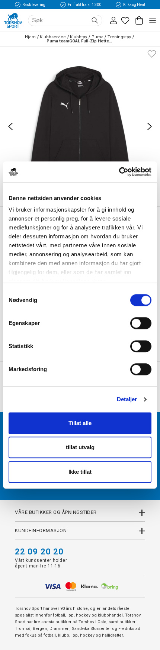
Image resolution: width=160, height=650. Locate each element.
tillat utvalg (80, 447)
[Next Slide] (149, 126)
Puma (97, 37)
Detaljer (127, 399)
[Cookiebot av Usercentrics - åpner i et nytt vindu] (118, 172)
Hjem (30, 37)
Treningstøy (119, 37)
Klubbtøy (78, 37)
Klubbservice (53, 37)
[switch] (140, 323)
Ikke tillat (80, 472)
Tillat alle (80, 423)
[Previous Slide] (10, 126)
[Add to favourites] (151, 53)
